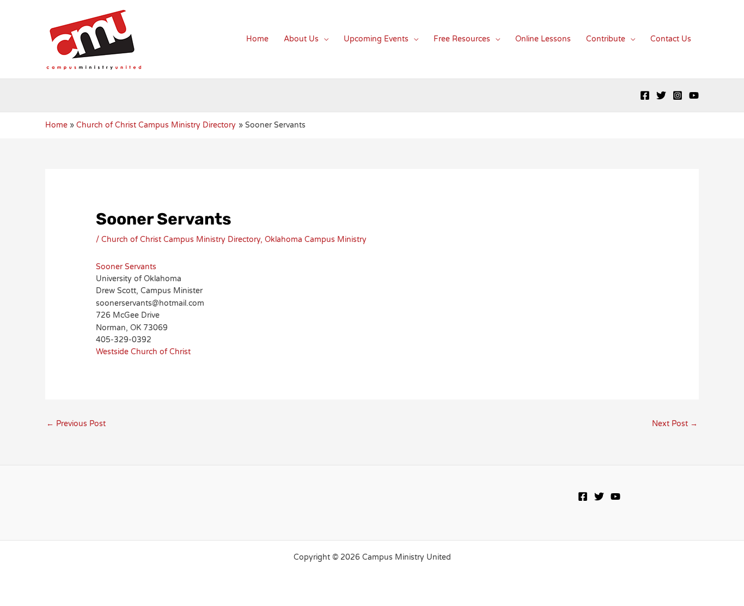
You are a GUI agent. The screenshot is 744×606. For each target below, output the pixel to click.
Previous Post (76, 423)
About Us (301, 39)
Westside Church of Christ (143, 351)
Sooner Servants (126, 266)
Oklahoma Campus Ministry (316, 239)
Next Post (675, 423)
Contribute (605, 39)
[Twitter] (661, 95)
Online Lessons (543, 39)
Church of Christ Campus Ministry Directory (180, 239)
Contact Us (670, 39)
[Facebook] (645, 95)
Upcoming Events (376, 39)
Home (257, 39)
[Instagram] (677, 95)
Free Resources (462, 39)
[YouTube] (694, 95)
